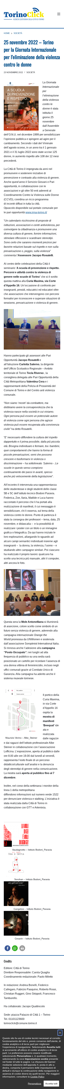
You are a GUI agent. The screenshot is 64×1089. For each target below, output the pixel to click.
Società (30, 72)
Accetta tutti (51, 1083)
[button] (7, 948)
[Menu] (58, 14)
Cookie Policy (37, 1076)
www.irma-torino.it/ (36, 212)
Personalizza (34, 1083)
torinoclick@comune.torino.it (20, 1023)
